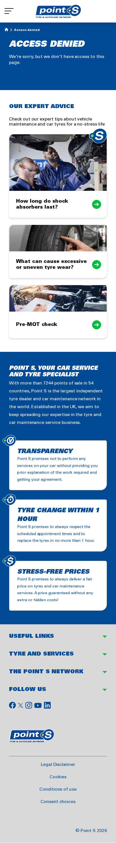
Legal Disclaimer (58, 764)
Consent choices (58, 802)
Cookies (58, 777)
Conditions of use (58, 789)
